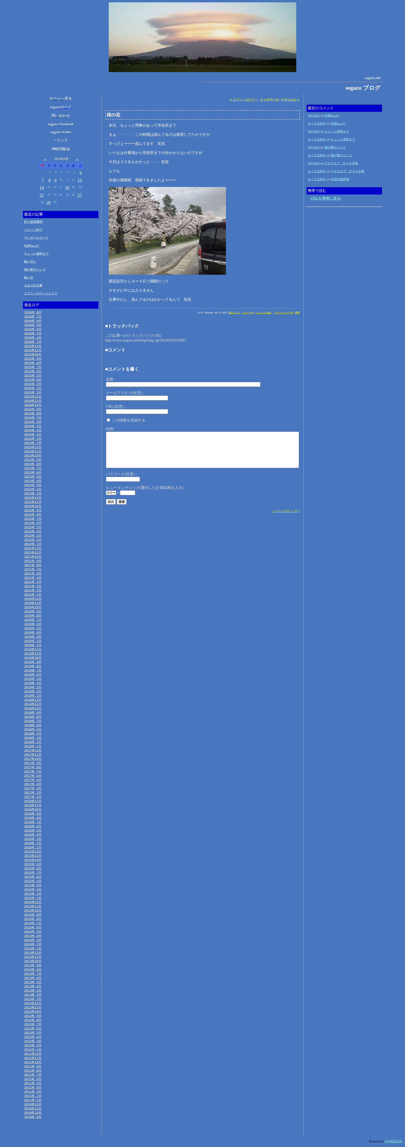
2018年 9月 (32, 712)
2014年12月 (32, 902)
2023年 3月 (32, 485)
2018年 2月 (32, 742)
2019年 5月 (32, 679)
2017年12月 (32, 750)
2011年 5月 (32, 1083)
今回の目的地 (340, 179)
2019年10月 (32, 658)
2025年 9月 (32, 358)
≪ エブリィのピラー (243, 99)
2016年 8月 (32, 818)
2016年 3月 (32, 839)
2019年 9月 (32, 662)
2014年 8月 (32, 919)
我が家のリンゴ (34, 269)
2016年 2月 (32, 843)
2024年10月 (32, 405)
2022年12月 (32, 497)
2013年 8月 (32, 969)
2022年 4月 (32, 531)
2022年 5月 (32, 527)
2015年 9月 (32, 864)
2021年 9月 (32, 561)
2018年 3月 (32, 738)
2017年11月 (32, 754)
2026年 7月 (32, 316)
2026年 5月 (32, 325)
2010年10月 (32, 1112)
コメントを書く (264, 312)
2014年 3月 (32, 940)
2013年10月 (32, 961)
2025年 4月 (32, 379)
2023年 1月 (32, 493)
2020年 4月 (32, 632)
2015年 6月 (32, 877)
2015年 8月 (32, 868)
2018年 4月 (32, 733)
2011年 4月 (32, 1087)
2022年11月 (32, 502)
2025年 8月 (32, 363)
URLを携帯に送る (326, 198)
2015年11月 (32, 856)
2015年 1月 (32, 898)
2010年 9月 (32, 1117)
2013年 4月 (32, 986)
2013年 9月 (32, 965)
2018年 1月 (32, 746)
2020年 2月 (32, 641)
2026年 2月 (32, 337)
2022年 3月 (32, 535)
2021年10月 (32, 556)
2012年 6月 (32, 1028)
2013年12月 (32, 952)
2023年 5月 (32, 476)
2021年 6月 (32, 573)
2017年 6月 (32, 775)
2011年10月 (32, 1062)
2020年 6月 (32, 624)
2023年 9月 (32, 460)
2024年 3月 (32, 434)
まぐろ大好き (317, 123)
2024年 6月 (32, 422)
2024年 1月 (32, 443)
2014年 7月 (32, 923)
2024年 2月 (32, 438)
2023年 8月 (32, 464)
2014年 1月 (32, 948)
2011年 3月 (32, 1091)
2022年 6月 (32, 523)
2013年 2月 (32, 995)
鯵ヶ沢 (28, 277)
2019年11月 (32, 653)
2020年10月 (32, 607)
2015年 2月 (32, 893)
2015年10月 (32, 860)
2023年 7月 (32, 468)
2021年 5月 (32, 577)
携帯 (297, 312)
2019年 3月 (32, 687)
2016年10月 (32, 809)
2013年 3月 (32, 990)
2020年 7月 (32, 620)
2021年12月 (32, 548)
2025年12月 (32, 346)
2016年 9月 (32, 813)
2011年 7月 (32, 1075)
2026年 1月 (32, 342)
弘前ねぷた (31, 245)
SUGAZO (314, 115)
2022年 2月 (32, 540)
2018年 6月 (32, 725)
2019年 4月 (32, 683)
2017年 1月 (32, 797)
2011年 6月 (32, 1079)
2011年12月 (32, 1053)
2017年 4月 (32, 784)
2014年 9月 (32, 914)
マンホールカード (36, 237)
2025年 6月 (32, 371)
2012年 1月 (32, 1049)
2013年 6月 (32, 978)
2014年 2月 (32, 944)
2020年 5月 (32, 628)
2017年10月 (32, 759)
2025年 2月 (32, 388)
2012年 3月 (32, 1041)
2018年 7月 (32, 721)
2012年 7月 (32, 1024)
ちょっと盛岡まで (36, 253)
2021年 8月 (32, 565)
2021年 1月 (32, 594)
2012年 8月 (32, 1020)
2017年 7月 (32, 771)
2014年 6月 (32, 927)
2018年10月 (32, 708)
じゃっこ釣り (33, 229)
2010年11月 (32, 1108)
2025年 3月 (32, 384)
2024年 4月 (32, 430)
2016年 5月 (32, 830)
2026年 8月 (32, 312)
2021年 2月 (32, 590)
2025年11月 (32, 350)
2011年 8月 (32, 1070)
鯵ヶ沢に (30, 261)
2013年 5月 (32, 982)
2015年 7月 (32, 872)
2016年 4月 (32, 834)
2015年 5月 (32, 881)
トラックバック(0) (283, 312)
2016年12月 (32, 801)
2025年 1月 (32, 392)
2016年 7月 (32, 822)
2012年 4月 (32, 1037)
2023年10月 (32, 455)
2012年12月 (32, 1003)
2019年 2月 (32, 691)
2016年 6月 (32, 826)
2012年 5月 (32, 1032)
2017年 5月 (32, 780)
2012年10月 (32, 1011)
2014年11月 (32, 906)
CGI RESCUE (393, 1141)
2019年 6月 (32, 674)
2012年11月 (32, 1007)
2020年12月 (32, 599)
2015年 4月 (32, 885)
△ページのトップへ (286, 511)
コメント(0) (248, 312)
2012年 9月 (32, 1016)
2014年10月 (32, 910)
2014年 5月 (32, 931)
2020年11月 (32, 603)
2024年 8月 (32, 413)
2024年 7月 (32, 417)
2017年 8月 (32, 767)
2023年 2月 (32, 489)
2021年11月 (32, 552)
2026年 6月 (32, 320)
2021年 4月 (32, 582)
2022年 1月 (32, 544)
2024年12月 (32, 396)
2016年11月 (32, 805)
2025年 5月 (32, 375)
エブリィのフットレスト (41, 293)
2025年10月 (32, 354)
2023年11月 (32, 451)
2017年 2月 (32, 792)
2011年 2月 (32, 1096)
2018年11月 (32, 704)
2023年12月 (32, 447)
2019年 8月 (32, 666)
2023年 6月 (32, 472)
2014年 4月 (32, 936)
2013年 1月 (32, 999)
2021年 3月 (32, 586)
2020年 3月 (32, 636)
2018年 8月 (32, 716)
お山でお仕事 (33, 285)
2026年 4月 (32, 329)
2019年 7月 (32, 670)
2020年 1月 (32, 645)
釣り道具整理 (33, 222)
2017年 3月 (32, 788)
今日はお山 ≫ (290, 99)
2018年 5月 (32, 729)
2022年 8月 (32, 514)
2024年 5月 (32, 426)
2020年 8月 (32, 615)
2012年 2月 (32, 1045)
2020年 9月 (32, 611)
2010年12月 (32, 1104)
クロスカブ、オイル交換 (341, 163)
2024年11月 (32, 401)
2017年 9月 (32, 763)
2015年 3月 (32, 889)
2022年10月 (32, 506)
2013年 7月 (32, 973)
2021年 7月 (32, 569)
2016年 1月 (32, 847)
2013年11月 (32, 957)
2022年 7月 (32, 518)
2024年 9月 (32, 409)
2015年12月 (32, 851)
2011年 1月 (32, 1100)
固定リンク (234, 312)
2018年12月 (32, 700)
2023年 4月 (32, 481)
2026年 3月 (32, 333)
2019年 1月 (32, 695)
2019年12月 (32, 649)
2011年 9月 (32, 1066)
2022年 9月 (32, 510)
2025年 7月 (32, 367)
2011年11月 (32, 1058)
